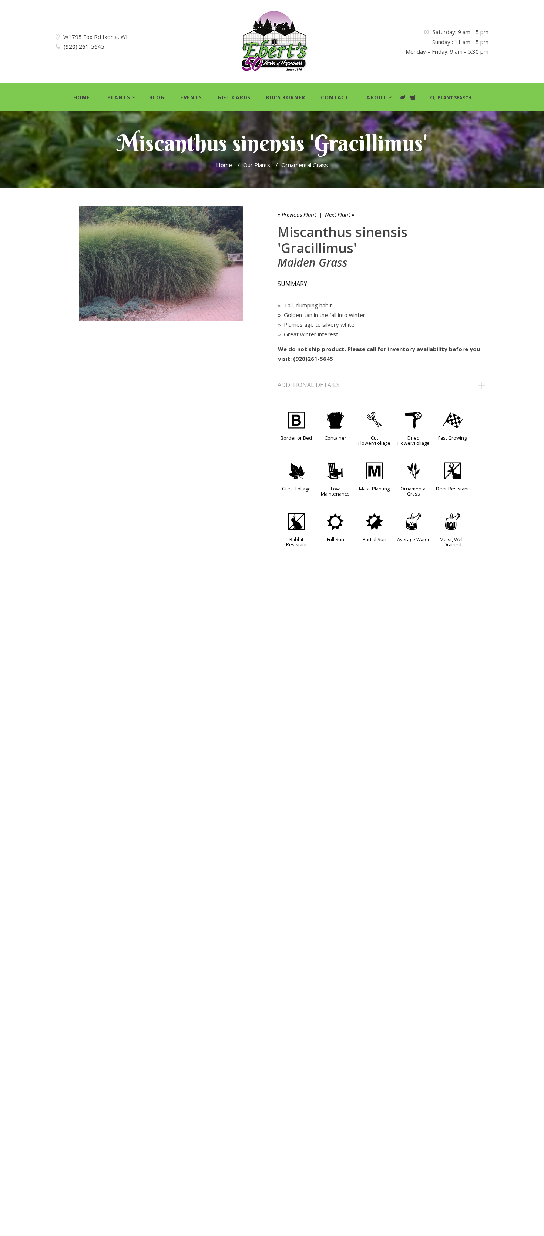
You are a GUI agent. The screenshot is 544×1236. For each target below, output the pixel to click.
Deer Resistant (452, 488)
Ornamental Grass (304, 165)
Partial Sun (374, 539)
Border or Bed (296, 437)
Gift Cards (234, 97)
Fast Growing (452, 437)
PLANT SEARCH (452, 97)
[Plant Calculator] (403, 97)
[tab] (383, 284)
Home (81, 97)
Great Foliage (296, 488)
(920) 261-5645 (84, 46)
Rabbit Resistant (296, 542)
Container (335, 437)
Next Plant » (339, 214)
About (376, 97)
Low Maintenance (335, 491)
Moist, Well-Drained (452, 542)
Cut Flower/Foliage (374, 440)
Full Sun (335, 539)
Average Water (413, 539)
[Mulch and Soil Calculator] (413, 97)
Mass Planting (374, 488)
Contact (335, 97)
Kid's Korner (285, 97)
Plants (118, 97)
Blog (156, 97)
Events (191, 97)
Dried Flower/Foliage (413, 440)
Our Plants (256, 165)
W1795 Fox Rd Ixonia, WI (95, 36)
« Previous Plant (297, 214)
